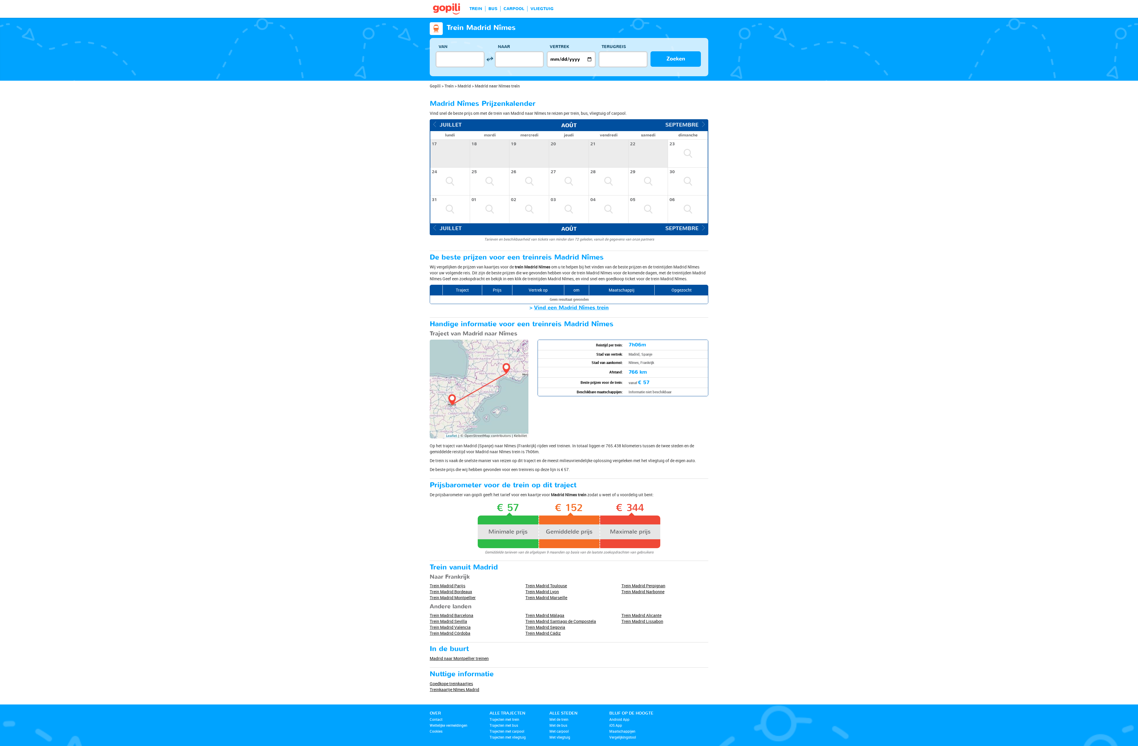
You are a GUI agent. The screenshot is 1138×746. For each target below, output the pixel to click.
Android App (619, 719)
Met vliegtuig (559, 737)
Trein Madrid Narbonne (642, 591)
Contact (436, 719)
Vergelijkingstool (622, 737)
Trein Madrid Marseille (546, 597)
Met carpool (559, 731)
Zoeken (676, 59)
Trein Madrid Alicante (641, 615)
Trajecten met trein (504, 719)
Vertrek (559, 47)
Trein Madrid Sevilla (448, 621)
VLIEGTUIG (542, 9)
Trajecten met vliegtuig (508, 737)
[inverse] (490, 59)
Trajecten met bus (504, 725)
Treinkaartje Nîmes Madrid (454, 689)
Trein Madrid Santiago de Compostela (560, 621)
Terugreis (614, 47)
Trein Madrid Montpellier (453, 597)
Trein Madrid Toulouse (546, 585)
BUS (492, 9)
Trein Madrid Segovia (545, 627)
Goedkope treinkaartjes (451, 683)
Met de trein (558, 719)
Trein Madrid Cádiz (543, 633)
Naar (504, 47)
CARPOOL (514, 9)
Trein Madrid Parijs (447, 585)
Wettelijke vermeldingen (448, 725)
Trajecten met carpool (507, 731)
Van (443, 47)
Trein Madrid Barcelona (451, 615)
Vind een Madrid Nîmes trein (571, 307)
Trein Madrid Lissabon (642, 621)
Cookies (436, 731)
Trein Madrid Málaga (544, 615)
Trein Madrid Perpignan (643, 585)
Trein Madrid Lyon (542, 591)
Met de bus (558, 725)
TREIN (475, 9)
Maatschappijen (622, 731)
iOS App (615, 725)
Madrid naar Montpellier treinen (459, 658)
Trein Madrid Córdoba (450, 633)
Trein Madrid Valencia (450, 627)
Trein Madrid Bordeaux (451, 591)
